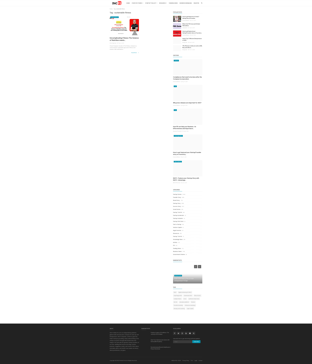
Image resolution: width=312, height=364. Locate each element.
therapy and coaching (179, 308)
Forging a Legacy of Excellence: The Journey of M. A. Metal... (160, 333)
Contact (200, 360)
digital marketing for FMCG (185, 292)
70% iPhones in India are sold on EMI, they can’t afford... (192, 46)
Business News (184, 3)
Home (128, 3)
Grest (185, 299)
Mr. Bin (175, 302)
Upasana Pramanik (177, 131)
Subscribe (196, 341)
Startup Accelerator (178, 215)
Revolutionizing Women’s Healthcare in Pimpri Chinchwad (160, 348)
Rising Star (184, 42)
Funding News (173, 3)
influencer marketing (190, 305)
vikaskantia (184, 27)
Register (196, 3)
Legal (196, 360)
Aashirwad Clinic (188, 295)
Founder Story (177, 197)
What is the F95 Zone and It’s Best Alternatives (191, 24)
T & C (192, 360)
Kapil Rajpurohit (178, 295)
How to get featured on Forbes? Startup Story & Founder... (190, 17)
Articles (175, 242)
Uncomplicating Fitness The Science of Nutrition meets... (124, 39)
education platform (184, 302)
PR (174, 245)
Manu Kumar (197, 295)
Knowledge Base (178, 239)
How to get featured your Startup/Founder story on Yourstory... (192, 32)
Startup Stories (137, 3)
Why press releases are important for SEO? (187, 103)
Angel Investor (177, 230)
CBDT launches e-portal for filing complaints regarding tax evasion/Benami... (184, 279)
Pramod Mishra (185, 20)
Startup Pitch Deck (178, 221)
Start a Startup (177, 224)
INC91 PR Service (176, 182)
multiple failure (177, 299)
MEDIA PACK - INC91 (176, 360)
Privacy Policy (185, 360)
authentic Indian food (194, 299)
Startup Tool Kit (150, 3)
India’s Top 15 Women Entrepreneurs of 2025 (192, 39)
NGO (175, 292)
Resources (162, 3)
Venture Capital (177, 227)
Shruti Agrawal (113, 43)
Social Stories (176, 209)
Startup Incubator (178, 218)
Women (193, 302)
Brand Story (176, 200)
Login (190, 3)
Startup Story (177, 203)
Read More (134, 52)
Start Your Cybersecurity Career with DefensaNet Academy (160, 340)
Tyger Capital (190, 308)
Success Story (177, 206)
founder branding (178, 305)
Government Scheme (179, 254)
